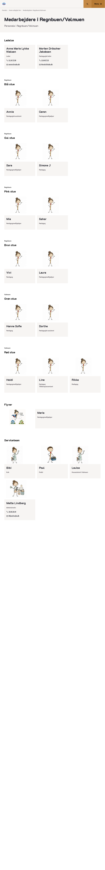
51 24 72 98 (12, 60)
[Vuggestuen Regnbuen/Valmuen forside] (4, 4)
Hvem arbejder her (15, 10)
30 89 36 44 (12, 512)
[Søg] (87, 4)
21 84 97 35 (45, 60)
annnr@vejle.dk (14, 64)
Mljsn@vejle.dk (14, 516)
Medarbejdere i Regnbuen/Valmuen (34, 10)
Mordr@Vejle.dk (47, 64)
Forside (4, 10)
